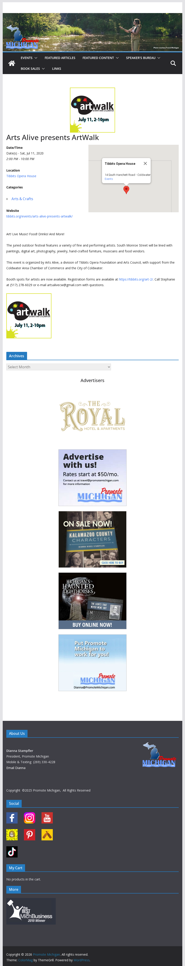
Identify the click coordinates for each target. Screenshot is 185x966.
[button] (34, 58)
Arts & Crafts (22, 198)
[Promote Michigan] (92, 16)
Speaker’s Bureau (140, 58)
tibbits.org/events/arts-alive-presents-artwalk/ (39, 216)
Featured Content (98, 58)
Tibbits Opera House (21, 176)
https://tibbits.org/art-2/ (136, 279)
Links (56, 68)
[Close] (145, 163)
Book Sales (30, 68)
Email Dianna (15, 768)
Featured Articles (60, 58)
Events (26, 58)
